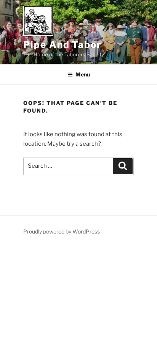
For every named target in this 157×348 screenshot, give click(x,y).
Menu (82, 74)
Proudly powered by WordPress (61, 231)
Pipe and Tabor (62, 44)
